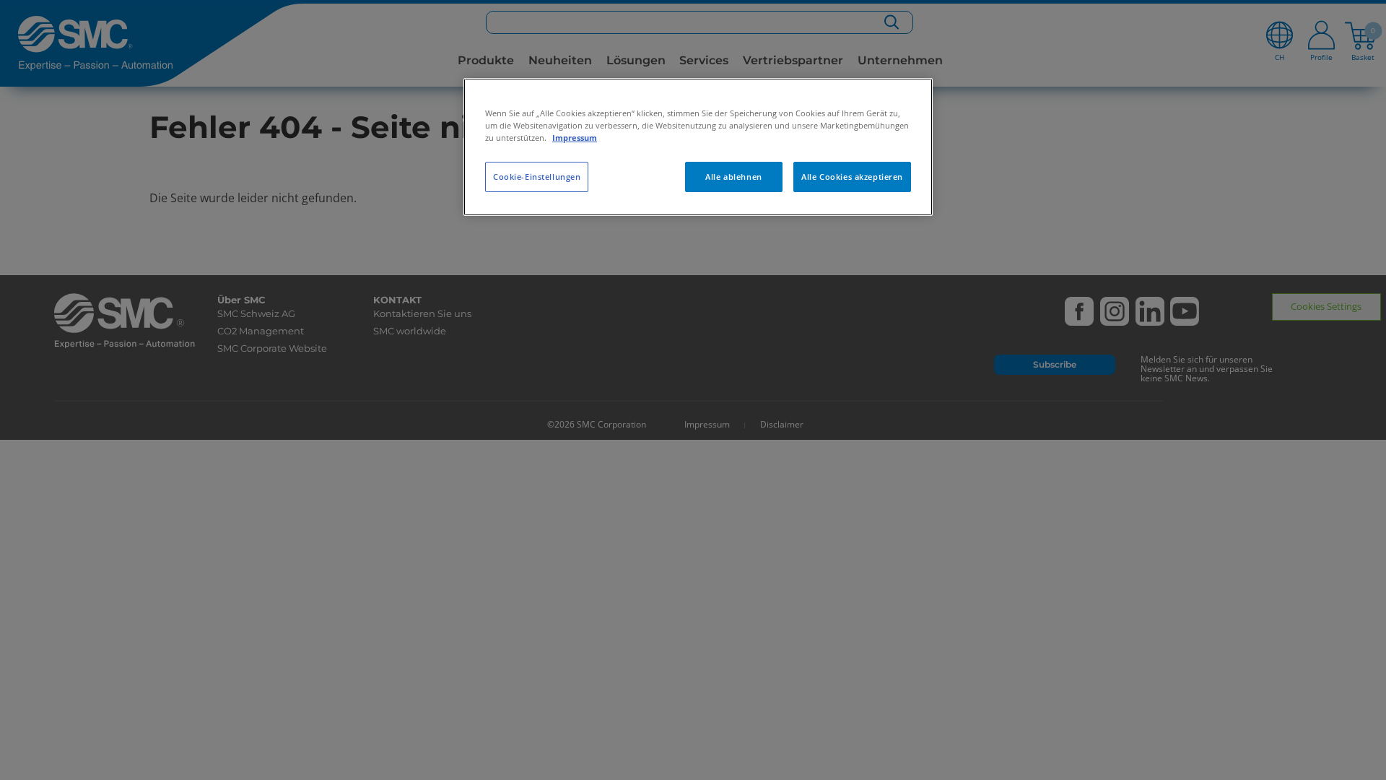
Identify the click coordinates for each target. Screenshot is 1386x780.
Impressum (574, 137)
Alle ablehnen (733, 176)
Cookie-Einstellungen (536, 176)
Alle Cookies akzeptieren (852, 176)
